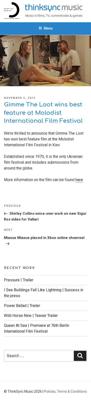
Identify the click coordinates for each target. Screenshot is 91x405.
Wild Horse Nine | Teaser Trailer (31, 315)
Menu (48, 28)
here (79, 179)
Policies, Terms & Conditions (65, 391)
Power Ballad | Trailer (22, 305)
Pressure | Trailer (18, 280)
